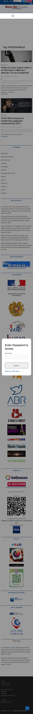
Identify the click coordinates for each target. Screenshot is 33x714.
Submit (16, 365)
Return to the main (12, 371)
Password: (8, 353)
